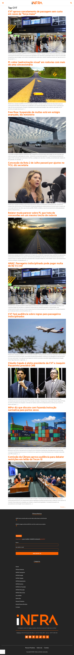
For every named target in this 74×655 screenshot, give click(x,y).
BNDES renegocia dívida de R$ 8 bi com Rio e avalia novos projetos (31, 524)
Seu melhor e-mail (20, 547)
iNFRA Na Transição (21, 587)
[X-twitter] (43, 636)
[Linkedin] (30, 636)
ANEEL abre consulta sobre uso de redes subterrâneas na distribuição (31, 518)
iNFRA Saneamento (20, 581)
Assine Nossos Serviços (21, 604)
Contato (18, 607)
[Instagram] (37, 636)
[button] (3, 3)
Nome (17, 542)
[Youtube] (26, 636)
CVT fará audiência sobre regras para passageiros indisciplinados (34, 315)
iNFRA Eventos (19, 584)
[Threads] (47, 636)
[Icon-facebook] (33, 636)
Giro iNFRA (18, 595)
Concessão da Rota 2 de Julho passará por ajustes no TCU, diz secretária (36, 164)
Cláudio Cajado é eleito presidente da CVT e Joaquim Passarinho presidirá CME (36, 364)
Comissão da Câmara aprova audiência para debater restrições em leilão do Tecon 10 (36, 458)
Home (17, 566)
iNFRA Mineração (20, 589)
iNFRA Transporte (20, 572)
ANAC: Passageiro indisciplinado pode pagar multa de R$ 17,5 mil (35, 264)
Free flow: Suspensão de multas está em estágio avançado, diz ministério (34, 113)
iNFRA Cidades (19, 578)
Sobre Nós (18, 598)
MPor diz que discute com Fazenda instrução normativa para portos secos (32, 409)
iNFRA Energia (19, 575)
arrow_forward (16, 520)
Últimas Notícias (20, 569)
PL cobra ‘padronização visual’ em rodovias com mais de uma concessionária (36, 63)
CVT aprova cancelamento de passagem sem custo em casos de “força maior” (35, 13)
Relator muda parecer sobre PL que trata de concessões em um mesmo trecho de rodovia (32, 214)
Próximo (63, 507)
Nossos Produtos (20, 601)
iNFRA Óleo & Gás (20, 592)
